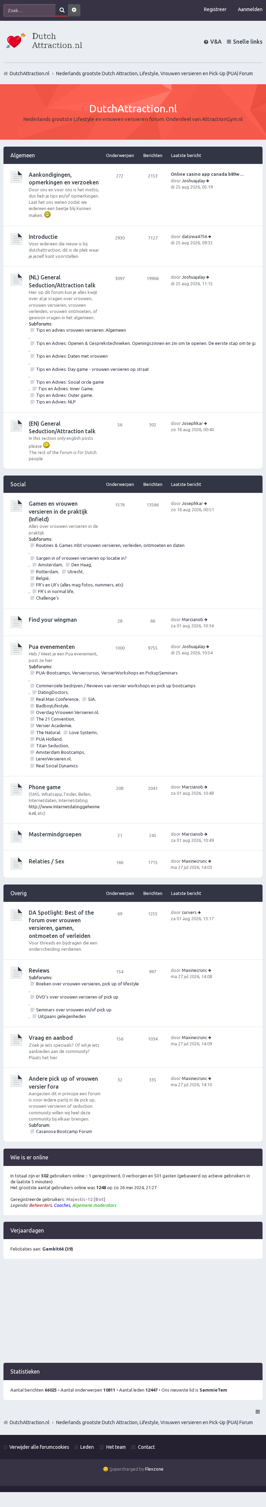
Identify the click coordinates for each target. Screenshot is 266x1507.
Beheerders (40, 1205)
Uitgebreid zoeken (74, 10)
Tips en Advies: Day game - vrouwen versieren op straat (92, 369)
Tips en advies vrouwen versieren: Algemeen (81, 330)
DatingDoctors (53, 692)
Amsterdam (50, 564)
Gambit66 (53, 1248)
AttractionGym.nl (222, 119)
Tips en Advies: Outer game (64, 395)
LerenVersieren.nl (53, 758)
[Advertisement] (133, 1314)
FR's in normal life (55, 591)
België (42, 578)
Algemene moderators (94, 1205)
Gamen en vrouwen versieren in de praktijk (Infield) (58, 511)
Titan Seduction (52, 745)
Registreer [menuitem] (215, 9)
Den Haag (81, 564)
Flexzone (154, 1468)
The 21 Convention (55, 718)
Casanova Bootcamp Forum (64, 1131)
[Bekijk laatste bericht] (208, 180)
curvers (189, 912)
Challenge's (47, 597)
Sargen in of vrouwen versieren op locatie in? (81, 558)
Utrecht (75, 571)
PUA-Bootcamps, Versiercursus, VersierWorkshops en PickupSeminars (107, 672)
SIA (91, 699)
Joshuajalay (193, 180)
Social (18, 484)
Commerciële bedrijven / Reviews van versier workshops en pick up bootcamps (116, 685)
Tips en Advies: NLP (56, 401)
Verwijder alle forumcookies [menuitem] (39, 1447)
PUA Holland (49, 739)
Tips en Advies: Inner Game (65, 388)
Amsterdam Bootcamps (60, 752)
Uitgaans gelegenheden (62, 1016)
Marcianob (192, 619)
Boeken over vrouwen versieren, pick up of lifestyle (87, 983)
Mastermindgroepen (55, 834)
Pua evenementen (52, 647)
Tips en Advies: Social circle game (70, 382)
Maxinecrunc (194, 861)
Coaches (62, 1205)
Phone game (45, 787)
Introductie (43, 237)
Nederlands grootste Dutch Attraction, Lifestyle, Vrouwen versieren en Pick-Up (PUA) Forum (154, 1422)
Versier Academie (53, 725)
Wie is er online (29, 1157)
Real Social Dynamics (57, 765)
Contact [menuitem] (146, 1447)
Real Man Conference (57, 699)
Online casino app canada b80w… (207, 174)
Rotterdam (47, 571)
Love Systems (83, 732)
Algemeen (22, 155)
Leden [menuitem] (87, 1447)
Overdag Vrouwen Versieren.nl (67, 712)
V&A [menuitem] (216, 41)
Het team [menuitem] (116, 1447)
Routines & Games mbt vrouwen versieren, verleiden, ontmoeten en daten (110, 545)
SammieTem (213, 1389)
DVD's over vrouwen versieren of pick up (77, 996)
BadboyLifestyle (52, 705)
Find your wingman (53, 620)
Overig (18, 893)
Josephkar (192, 423)
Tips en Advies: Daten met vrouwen (72, 356)
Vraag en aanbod (51, 1038)
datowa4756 (194, 236)
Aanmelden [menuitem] (250, 9)
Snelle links (248, 41)
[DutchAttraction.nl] (43, 41)
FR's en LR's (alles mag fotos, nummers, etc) (79, 584)
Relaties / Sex (46, 861)
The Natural (48, 732)
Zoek (61, 10)
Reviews (39, 970)
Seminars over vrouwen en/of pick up (74, 1009)
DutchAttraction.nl (30, 1422)
